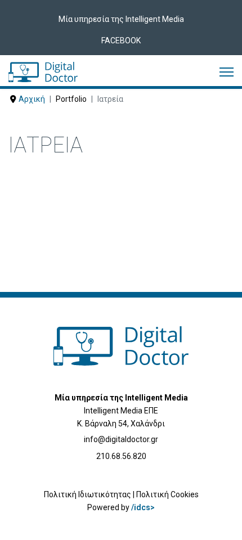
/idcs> (143, 507)
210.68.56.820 (121, 456)
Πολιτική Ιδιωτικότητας (87, 494)
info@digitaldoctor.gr (121, 439)
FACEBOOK (121, 40)
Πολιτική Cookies (167, 494)
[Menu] (226, 72)
